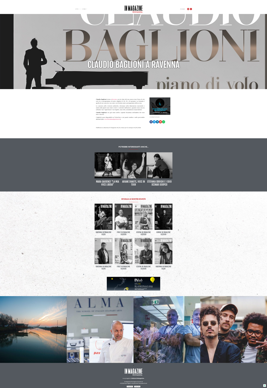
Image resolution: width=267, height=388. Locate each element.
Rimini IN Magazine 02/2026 (163, 233)
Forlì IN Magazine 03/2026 (123, 233)
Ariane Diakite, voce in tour (133, 183)
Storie (84, 9)
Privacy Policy (129, 386)
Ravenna (114, 99)
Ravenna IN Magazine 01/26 (163, 267)
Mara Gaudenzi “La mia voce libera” (107, 183)
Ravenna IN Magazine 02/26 (103, 267)
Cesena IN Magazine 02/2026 (143, 267)
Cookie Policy (137, 386)
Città (76, 9)
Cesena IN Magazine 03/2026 (143, 233)
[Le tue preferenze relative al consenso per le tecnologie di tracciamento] (264, 385)
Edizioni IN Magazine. (138, 378)
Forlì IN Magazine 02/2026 (123, 267)
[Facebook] (188, 9)
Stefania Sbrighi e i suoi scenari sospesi (159, 183)
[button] (151, 121)
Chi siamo (182, 9)
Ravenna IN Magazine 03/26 (103, 233)
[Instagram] (191, 9)
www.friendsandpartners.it (112, 119)
